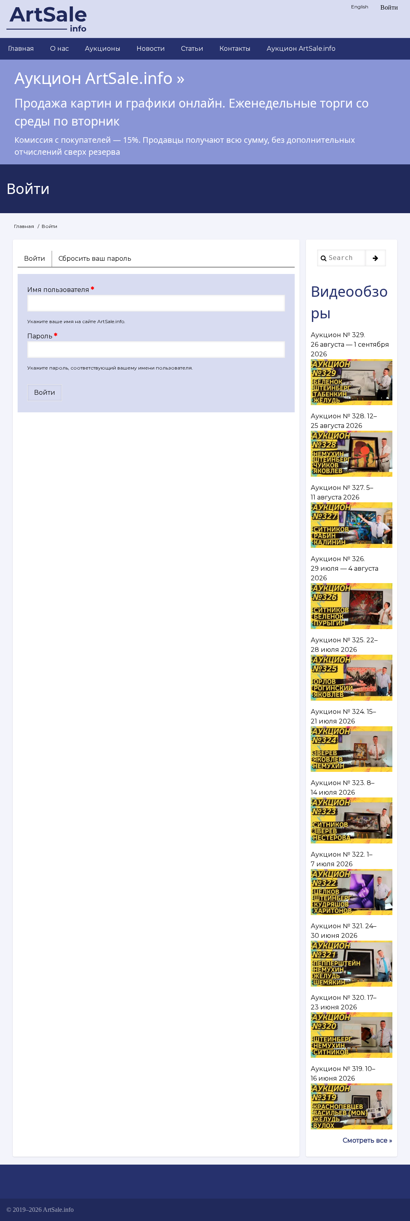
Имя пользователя (58, 290)
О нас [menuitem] (59, 48)
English (359, 7)
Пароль (39, 336)
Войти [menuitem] (389, 7)
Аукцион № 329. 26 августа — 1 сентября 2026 (350, 344)
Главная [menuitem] (21, 48)
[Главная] (46, 19)
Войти (38, 261)
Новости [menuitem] (151, 48)
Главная (24, 226)
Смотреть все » (367, 1140)
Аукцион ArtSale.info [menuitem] (301, 48)
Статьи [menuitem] (192, 48)
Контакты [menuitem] (235, 48)
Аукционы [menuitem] (103, 48)
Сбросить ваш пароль (94, 258)
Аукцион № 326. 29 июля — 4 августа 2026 (344, 568)
